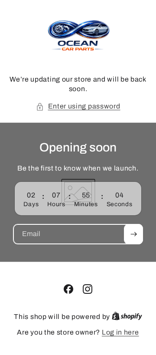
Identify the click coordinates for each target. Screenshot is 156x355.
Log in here (120, 332)
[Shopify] (127, 316)
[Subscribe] (133, 234)
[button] (78, 106)
